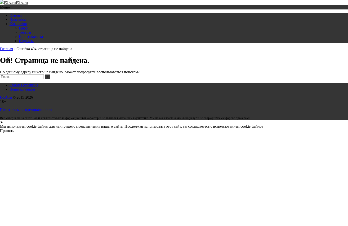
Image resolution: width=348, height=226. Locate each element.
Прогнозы (17, 19)
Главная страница (23, 85)
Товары (25, 32)
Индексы (26, 41)
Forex (23, 28)
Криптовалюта (31, 37)
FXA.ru (6, 97)
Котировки (18, 24)
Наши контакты (22, 89)
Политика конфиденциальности (26, 110)
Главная (15, 15)
